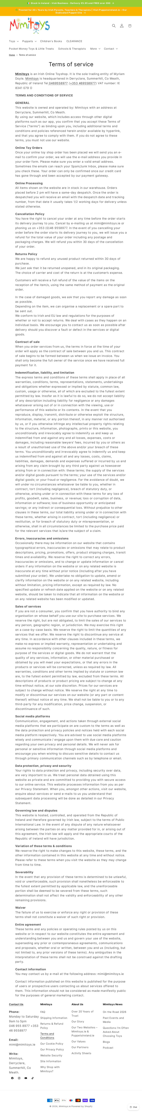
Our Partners (80, 1047)
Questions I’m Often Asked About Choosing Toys (116, 1031)
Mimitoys (32, 78)
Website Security (51, 1055)
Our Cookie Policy (51, 1043)
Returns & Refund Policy (51, 1025)
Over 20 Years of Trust (82, 1013)
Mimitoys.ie (65, 1106)
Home (12, 55)
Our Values (79, 1041)
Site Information (50, 1061)
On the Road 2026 (114, 1011)
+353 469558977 (83, 83)
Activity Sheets (81, 1053)
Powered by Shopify (81, 1106)
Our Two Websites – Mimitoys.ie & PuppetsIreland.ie (84, 1031)
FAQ (42, 1011)
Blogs (106, 1041)
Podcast (108, 1047)
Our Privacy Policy (52, 1049)
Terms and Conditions (47, 1035)
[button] (13, 41)
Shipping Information (54, 1017)
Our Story (78, 1021)
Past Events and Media (113, 1019)
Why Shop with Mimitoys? (50, 1069)
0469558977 (58, 83)
